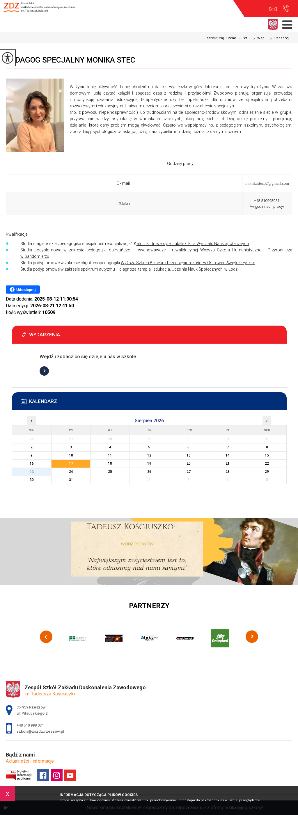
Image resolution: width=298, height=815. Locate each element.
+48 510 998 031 (286, 9)
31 (71, 480)
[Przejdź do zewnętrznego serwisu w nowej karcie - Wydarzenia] (158, 336)
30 (32, 480)
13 (189, 455)
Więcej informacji (44, 371)
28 (228, 472)
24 (71, 472)
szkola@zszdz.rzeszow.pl (274, 9)
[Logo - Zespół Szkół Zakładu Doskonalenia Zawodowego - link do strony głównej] (42, 10)
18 (110, 463)
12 (149, 455)
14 (228, 455)
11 (110, 455)
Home (231, 38)
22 (267, 463)
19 (149, 463)
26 (149, 472)
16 (32, 463)
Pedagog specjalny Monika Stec (70, 60)
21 (228, 463)
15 (267, 455)
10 (71, 455)
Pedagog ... (281, 38)
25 (110, 472)
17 (71, 463)
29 (267, 472)
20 (189, 463)
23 (32, 472)
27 (189, 472)
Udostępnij (26, 289)
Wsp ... (260, 38)
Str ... (244, 38)
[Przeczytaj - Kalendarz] (158, 403)
